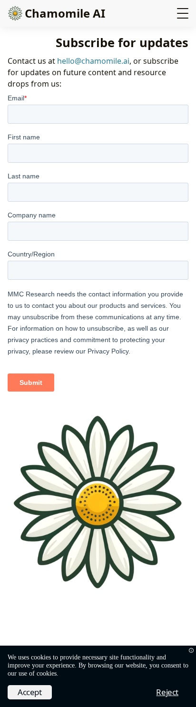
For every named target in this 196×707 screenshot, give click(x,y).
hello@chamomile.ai (93, 61)
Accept (30, 692)
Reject (167, 692)
